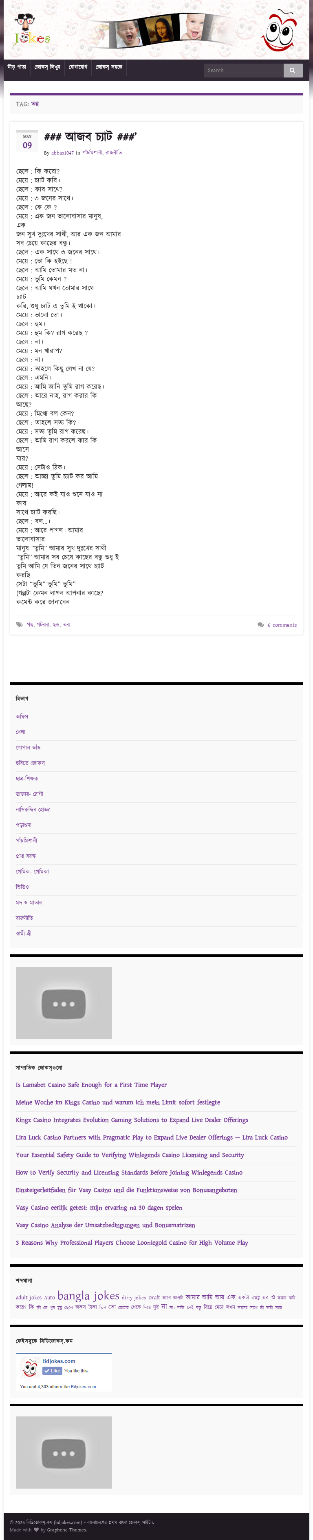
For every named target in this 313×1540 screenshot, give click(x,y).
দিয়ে (147, 1307)
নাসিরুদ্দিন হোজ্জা (33, 810)
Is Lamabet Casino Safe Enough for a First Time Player (91, 1085)
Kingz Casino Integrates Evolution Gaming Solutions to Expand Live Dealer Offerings (132, 1120)
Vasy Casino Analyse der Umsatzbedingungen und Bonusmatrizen (105, 1225)
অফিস (22, 717)
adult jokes (29, 1298)
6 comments (282, 625)
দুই (156, 1308)
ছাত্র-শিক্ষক (27, 779)
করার (282, 1298)
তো (112, 1307)
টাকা (92, 1308)
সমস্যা (242, 1308)
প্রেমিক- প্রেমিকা (32, 872)
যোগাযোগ (78, 67)
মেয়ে (219, 1308)
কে (45, 1308)
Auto (49, 1298)
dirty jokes (134, 1298)
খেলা (20, 732)
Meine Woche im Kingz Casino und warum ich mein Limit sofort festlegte (118, 1102)
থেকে (136, 1308)
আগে (167, 1298)
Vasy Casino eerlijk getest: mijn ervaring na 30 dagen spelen (99, 1208)
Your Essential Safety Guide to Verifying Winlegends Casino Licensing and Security (130, 1155)
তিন (102, 1307)
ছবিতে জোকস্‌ (30, 763)
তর (66, 625)
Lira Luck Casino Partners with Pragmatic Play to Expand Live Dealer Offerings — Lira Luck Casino (152, 1137)
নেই (190, 1307)
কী (39, 1308)
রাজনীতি (114, 153)
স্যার (278, 1308)
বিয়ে (208, 1308)
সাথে (254, 1308)
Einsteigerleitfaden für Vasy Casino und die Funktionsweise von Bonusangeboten (126, 1190)
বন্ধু (198, 1308)
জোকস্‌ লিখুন (47, 67)
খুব (52, 1308)
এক (231, 1297)
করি (292, 1298)
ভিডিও (22, 887)
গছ (30, 625)
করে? (21, 1308)
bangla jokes (88, 1296)
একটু (255, 1298)
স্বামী (269, 1308)
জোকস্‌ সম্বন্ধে (109, 67)
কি (31, 1307)
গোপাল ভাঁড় (28, 748)
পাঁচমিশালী (92, 153)
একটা (243, 1298)
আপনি (178, 1298)
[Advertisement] (156, 657)
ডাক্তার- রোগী (29, 794)
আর (219, 1297)
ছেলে (68, 1307)
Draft (154, 1298)
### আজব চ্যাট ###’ (90, 137)
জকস (80, 1308)
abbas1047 (62, 153)
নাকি (181, 1308)
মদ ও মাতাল (29, 903)
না (164, 1306)
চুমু (59, 1308)
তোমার (123, 1308)
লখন (230, 1308)
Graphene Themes (66, 1530)
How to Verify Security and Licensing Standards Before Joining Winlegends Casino (129, 1172)
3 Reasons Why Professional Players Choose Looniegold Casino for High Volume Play (132, 1243)
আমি (207, 1297)
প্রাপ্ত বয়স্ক (26, 856)
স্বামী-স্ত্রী (23, 934)
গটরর (43, 625)
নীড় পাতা (17, 67)
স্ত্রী (262, 1308)
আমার (193, 1297)
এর (265, 1298)
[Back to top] (294, 1521)
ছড (56, 625)
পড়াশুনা (23, 825)
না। (172, 1308)
